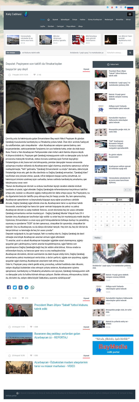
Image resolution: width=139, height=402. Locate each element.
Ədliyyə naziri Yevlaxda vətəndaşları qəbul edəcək (119, 107)
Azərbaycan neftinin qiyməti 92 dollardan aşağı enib (120, 167)
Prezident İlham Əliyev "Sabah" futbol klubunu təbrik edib (61, 306)
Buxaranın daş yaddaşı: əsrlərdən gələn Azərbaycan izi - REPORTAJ (57, 335)
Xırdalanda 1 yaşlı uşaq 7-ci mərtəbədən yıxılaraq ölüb (88, 53)
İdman (128, 20)
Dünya (74, 20)
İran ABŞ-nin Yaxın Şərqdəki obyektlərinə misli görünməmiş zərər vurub (125, 40)
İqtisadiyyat (65, 20)
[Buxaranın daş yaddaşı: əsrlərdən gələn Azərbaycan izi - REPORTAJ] (19, 339)
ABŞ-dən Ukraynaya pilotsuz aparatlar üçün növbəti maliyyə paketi (59, 40)
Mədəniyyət (109, 20)
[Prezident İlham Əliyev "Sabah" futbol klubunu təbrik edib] (19, 311)
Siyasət (55, 20)
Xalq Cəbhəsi (13, 14)
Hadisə (82, 20)
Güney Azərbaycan (95, 20)
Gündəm (51, 26)
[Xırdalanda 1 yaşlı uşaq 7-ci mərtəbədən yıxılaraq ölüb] (113, 253)
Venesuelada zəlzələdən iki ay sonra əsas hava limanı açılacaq (119, 180)
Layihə (42, 26)
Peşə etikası (71, 26)
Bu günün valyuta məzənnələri (115, 156)
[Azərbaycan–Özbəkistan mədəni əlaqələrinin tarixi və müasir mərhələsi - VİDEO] (19, 368)
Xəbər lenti (114, 64)
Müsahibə (119, 20)
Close (42, 19)
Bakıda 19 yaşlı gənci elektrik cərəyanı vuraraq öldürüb (118, 96)
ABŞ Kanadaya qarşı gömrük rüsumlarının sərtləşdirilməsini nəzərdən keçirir (92, 40)
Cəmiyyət (60, 26)
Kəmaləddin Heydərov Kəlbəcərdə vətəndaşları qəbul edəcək (118, 120)
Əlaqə (80, 26)
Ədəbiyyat (105, 393)
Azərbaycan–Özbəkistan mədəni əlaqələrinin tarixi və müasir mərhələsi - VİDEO (61, 364)
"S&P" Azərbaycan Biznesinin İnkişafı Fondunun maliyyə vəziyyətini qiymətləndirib (118, 144)
